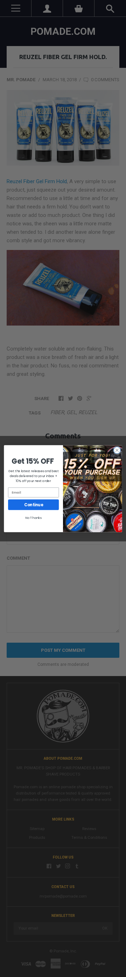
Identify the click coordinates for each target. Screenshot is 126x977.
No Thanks (33, 517)
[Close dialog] (117, 450)
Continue (33, 504)
